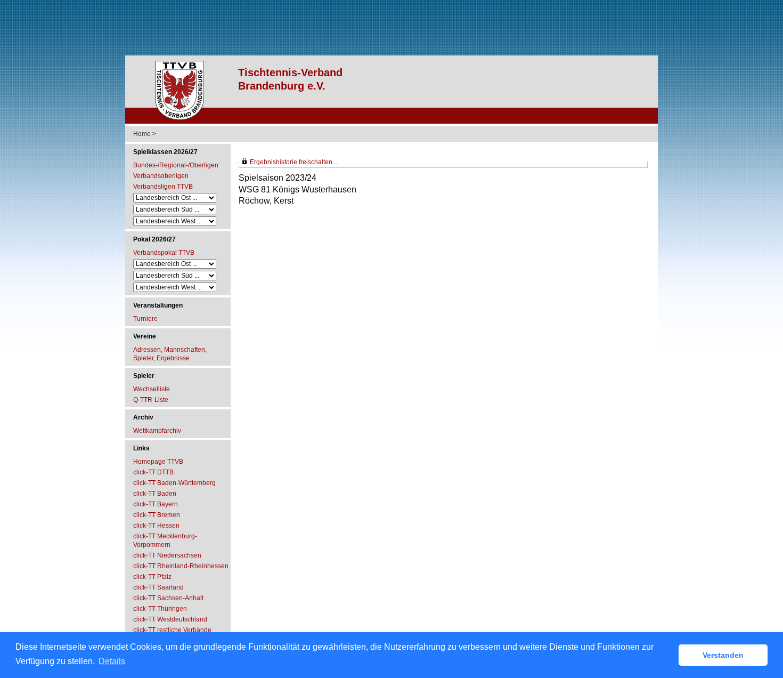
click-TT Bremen (156, 515)
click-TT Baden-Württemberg (174, 483)
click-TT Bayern (155, 504)
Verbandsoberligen (161, 176)
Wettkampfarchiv (157, 430)
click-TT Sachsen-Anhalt (168, 598)
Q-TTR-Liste (150, 399)
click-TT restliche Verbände (172, 630)
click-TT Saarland (158, 587)
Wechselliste (151, 389)
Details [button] (112, 661)
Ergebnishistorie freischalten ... (294, 162)
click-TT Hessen (156, 525)
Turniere (145, 318)
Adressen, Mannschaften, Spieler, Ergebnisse (170, 354)
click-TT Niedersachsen (167, 555)
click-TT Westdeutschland (170, 619)
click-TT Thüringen (160, 608)
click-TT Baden (154, 493)
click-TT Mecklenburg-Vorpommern (165, 540)
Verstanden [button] (723, 655)
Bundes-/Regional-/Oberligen (175, 165)
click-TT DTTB (153, 472)
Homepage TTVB (158, 461)
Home (142, 134)
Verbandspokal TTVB (163, 252)
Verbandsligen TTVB (163, 186)
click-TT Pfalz (152, 576)
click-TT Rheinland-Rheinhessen (181, 566)
